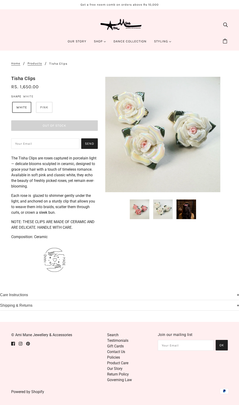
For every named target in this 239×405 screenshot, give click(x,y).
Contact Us (116, 352)
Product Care (117, 363)
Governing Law (119, 380)
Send (89, 144)
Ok (221, 345)
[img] (225, 24)
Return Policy (118, 374)
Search (113, 335)
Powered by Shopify (27, 392)
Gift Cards (115, 346)
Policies (113, 357)
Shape (16, 96)
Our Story (115, 368)
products (35, 63)
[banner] (119, 24)
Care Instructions (14, 295)
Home (15, 63)
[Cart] (226, 41)
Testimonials (117, 340)
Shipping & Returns (16, 305)
